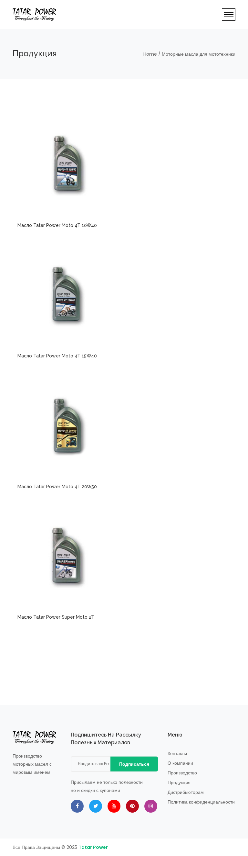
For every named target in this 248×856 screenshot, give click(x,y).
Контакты (177, 753)
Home (150, 54)
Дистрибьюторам (186, 792)
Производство (182, 773)
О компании (180, 763)
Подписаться (134, 764)
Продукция (179, 782)
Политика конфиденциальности (201, 802)
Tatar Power (93, 847)
